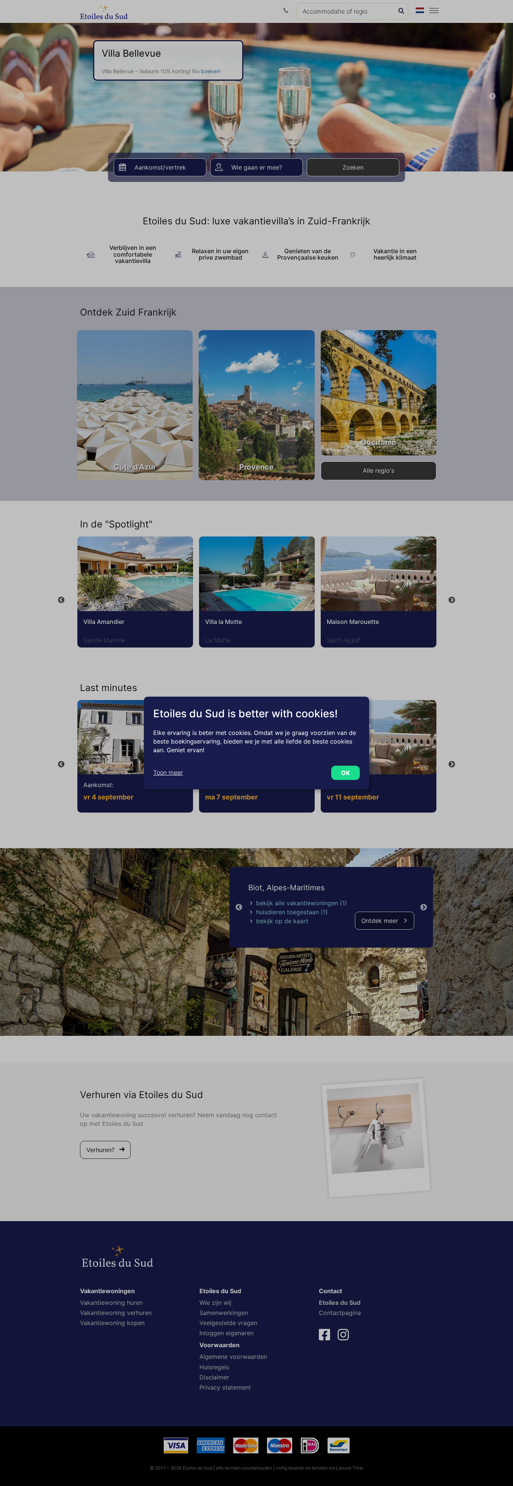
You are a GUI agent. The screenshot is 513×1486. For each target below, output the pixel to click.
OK (345, 773)
